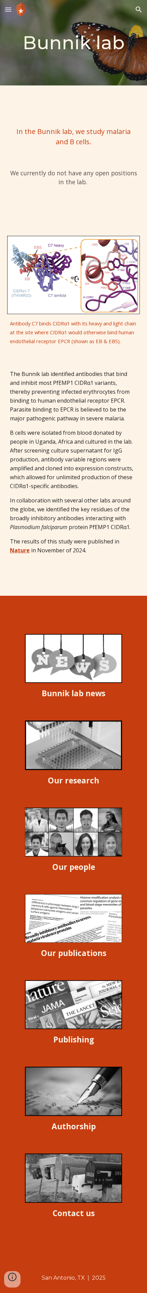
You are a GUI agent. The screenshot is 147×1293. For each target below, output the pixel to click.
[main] (73, 42)
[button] (8, 9)
